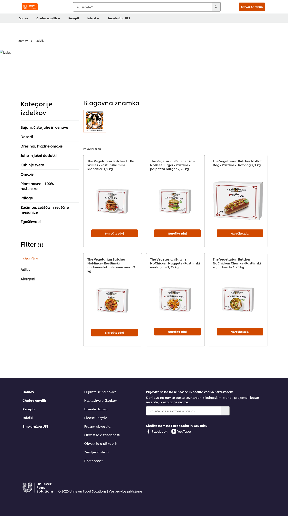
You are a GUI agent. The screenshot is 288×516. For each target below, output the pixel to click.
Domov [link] (24, 18)
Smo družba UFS (36, 426)
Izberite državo (96, 409)
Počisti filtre (30, 258)
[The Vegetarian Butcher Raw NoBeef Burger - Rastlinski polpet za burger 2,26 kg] (175, 201)
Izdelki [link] (91, 18)
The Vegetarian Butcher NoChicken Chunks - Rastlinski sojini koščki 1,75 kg (237, 263)
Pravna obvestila (97, 426)
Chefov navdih (34, 400)
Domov (28, 391)
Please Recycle (95, 417)
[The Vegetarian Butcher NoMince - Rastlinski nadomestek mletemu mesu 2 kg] (112, 300)
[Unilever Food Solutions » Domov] (29, 6)
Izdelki (28, 417)
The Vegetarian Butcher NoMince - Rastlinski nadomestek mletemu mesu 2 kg (111, 265)
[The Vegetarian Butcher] (94, 121)
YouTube (184, 431)
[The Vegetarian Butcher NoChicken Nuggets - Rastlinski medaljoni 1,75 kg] (175, 299)
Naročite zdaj (114, 233)
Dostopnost (93, 460)
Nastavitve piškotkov (100, 400)
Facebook (160, 431)
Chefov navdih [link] (46, 18)
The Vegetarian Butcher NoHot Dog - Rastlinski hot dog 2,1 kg (237, 163)
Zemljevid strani (96, 452)
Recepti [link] (73, 18)
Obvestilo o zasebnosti (102, 434)
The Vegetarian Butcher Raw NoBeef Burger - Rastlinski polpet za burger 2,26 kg (172, 165)
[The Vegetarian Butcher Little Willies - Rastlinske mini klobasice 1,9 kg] (112, 201)
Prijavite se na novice (100, 391)
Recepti (29, 409)
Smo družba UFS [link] (119, 18)
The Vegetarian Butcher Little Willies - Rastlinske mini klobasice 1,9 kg (110, 165)
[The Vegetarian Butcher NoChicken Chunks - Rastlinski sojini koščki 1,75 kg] (238, 299)
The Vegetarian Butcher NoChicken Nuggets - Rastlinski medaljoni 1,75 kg (175, 263)
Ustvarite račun (252, 7)
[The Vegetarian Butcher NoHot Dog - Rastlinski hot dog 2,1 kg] (238, 201)
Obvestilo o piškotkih (100, 443)
